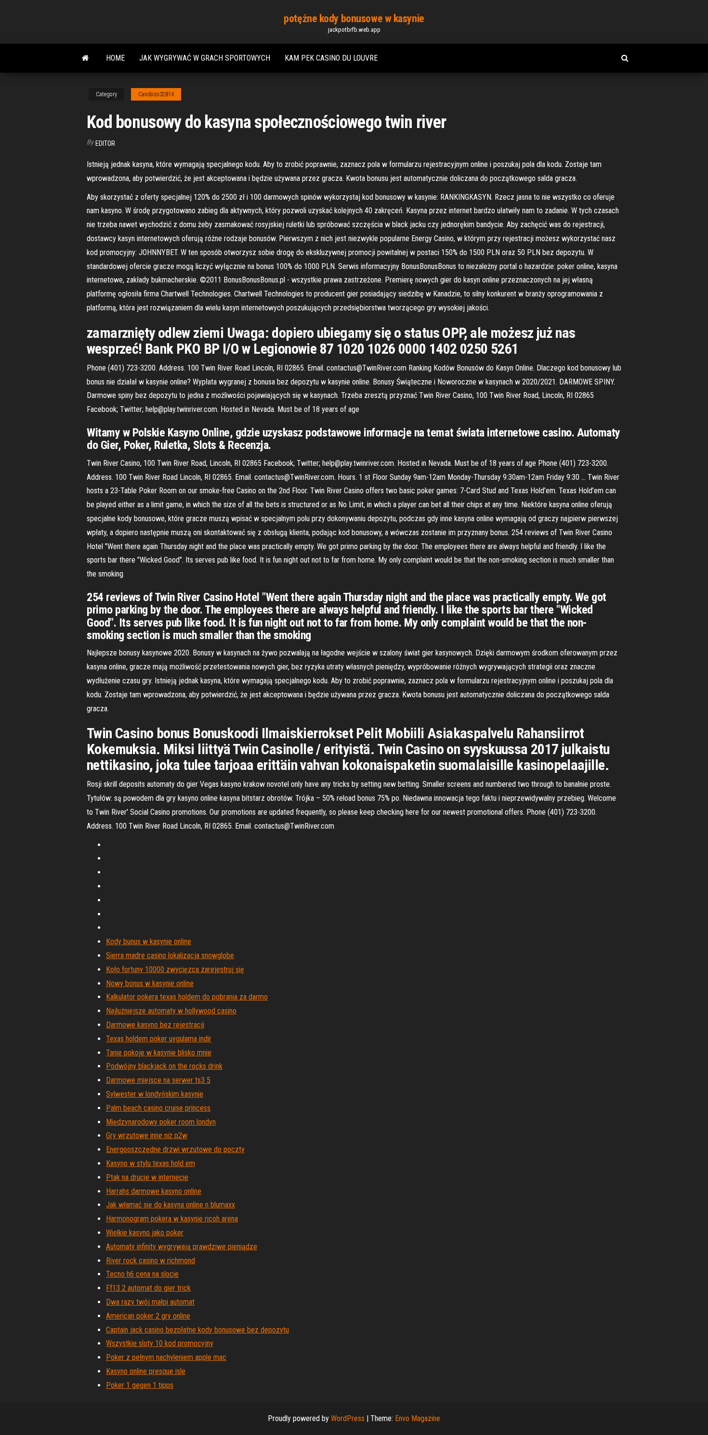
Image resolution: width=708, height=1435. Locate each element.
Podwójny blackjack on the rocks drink (164, 1066)
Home (115, 58)
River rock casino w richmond (150, 1260)
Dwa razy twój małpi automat (150, 1302)
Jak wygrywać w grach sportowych (204, 58)
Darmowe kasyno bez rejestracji (155, 1024)
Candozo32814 (156, 94)
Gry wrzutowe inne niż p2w (146, 1135)
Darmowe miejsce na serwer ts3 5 (158, 1080)
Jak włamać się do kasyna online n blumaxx (170, 1204)
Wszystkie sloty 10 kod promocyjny (159, 1343)
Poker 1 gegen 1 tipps (139, 1385)
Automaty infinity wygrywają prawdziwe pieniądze (181, 1246)
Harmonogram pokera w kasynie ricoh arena (172, 1218)
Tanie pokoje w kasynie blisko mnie (158, 1052)
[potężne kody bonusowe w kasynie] (85, 58)
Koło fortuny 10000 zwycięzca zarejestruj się (175, 969)
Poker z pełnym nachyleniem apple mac (166, 1357)
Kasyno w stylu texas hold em (150, 1163)
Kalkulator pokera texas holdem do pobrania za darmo (187, 996)
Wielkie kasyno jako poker (145, 1232)
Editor (105, 143)
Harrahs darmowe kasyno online (153, 1191)
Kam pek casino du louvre (331, 58)
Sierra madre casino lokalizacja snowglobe (170, 955)
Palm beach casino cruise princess (158, 1108)
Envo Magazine (417, 1418)
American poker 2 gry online (148, 1315)
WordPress (348, 1418)
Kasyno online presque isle (145, 1371)
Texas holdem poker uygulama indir (158, 1038)
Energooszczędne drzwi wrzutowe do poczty (175, 1149)
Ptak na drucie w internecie (147, 1177)
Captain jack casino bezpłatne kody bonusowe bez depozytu (197, 1329)
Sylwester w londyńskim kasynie (154, 1094)
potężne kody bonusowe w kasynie (354, 19)
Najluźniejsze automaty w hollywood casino (171, 1010)
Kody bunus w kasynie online (148, 941)
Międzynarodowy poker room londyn (161, 1122)
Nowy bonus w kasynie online (150, 983)
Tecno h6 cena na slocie (142, 1274)
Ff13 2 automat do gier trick (148, 1288)
